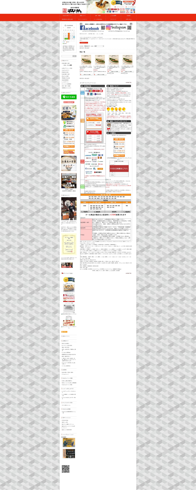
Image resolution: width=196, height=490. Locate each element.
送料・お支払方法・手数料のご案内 (69, 350)
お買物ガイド (65, 340)
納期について (82, 15)
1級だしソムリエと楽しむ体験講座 (69, 382)
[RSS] (64, 331)
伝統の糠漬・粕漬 (91, 33)
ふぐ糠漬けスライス (97, 250)
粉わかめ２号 (93, 259)
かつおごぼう (105, 253)
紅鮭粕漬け (107, 244)
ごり (89, 252)
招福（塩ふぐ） (117, 246)
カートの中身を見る (98, 19)
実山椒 (109, 252)
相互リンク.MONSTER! (67, 429)
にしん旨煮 (97, 252)
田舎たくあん (108, 261)
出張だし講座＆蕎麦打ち (67, 380)
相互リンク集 (65, 422)
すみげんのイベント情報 (67, 384)
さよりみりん (103, 241)
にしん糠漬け (112, 249)
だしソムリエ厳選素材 (66, 84)
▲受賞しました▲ (69, 283)
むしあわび (88, 247)
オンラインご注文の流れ (67, 345)
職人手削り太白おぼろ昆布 (88, 262)
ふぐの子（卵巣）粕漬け (87, 250)
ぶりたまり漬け (88, 244)
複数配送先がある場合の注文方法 (69, 354)
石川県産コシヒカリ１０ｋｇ (106, 269)
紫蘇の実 (114, 252)
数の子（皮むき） (116, 261)
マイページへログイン (82, 19)
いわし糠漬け (118, 249)
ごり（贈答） (98, 256)
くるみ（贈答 (104, 256)
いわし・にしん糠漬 (68, 65)
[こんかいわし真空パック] (127, 64)
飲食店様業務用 (65, 80)
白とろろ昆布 (97, 262)
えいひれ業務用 (96, 241)
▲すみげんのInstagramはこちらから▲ (119, 31)
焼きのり (128, 262)
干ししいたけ (122, 262)
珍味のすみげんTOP (83, 33)
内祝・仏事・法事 (83, 267)
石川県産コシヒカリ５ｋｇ (93, 269)
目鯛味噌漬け (113, 244)
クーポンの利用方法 (66, 365)
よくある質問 (113, 15)
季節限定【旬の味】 (66, 78)
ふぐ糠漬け (88, 249)
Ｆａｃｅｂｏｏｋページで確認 (69, 312)
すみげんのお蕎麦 (66, 409)
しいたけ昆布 (125, 253)
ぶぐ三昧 (123, 246)
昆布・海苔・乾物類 (66, 86)
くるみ (92, 252)
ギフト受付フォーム (66, 405)
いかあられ (119, 252)
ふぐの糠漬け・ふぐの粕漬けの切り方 (69, 395)
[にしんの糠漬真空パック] (99, 64)
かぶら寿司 (86, 261)
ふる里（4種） (88, 258)
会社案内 (128, 15)
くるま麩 (103, 262)
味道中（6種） (91, 256)
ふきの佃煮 (119, 253)
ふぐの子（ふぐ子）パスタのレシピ (69, 392)
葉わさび (82, 253)
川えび (106, 252)
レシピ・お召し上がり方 (67, 388)
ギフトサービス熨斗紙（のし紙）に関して (69, 363)
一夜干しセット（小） (89, 246)
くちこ (128, 241)
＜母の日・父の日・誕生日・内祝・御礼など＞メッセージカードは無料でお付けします (69, 359)
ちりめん (102, 252)
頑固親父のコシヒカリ (66, 87)
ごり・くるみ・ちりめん (120, 256)
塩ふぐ (85, 243)
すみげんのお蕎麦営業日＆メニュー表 (69, 412)
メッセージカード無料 (69, 303)
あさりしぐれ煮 (112, 253)
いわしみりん (109, 241)
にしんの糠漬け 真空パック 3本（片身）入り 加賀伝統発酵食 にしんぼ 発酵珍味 (99, 67)
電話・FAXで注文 (65, 347)
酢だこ (103, 261)
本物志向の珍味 (65, 72)
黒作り (124, 241)
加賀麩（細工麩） (115, 262)
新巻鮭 (99, 261)
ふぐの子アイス (65, 82)
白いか (121, 241)
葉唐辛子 (86, 253)
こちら (118, 158)
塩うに (88, 243)
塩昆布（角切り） (98, 253)
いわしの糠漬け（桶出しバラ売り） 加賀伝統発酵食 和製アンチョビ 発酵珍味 (113, 67)
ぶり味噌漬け (94, 244)
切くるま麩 (108, 262)
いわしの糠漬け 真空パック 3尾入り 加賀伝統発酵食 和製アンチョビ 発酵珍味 (127, 67)
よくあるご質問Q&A (66, 352)
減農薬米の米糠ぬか (117, 269)
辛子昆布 (124, 252)
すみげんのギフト (65, 70)
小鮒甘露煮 (91, 253)
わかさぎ (129, 252)
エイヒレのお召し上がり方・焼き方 (69, 398)
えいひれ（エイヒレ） (87, 241)
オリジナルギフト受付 (67, 402)
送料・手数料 (98, 15)
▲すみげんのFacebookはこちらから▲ (93, 31)
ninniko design (65, 420)
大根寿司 (91, 261)
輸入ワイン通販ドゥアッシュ (68, 424)
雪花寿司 (95, 261)
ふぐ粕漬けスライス (106, 250)
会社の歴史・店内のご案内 (67, 372)
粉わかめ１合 (86, 259)
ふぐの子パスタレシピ (69, 293)
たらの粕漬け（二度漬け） (116, 250)
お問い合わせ (128, 19)
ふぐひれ (93, 243)
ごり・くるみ (112, 256)
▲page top (128, 82)
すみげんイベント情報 (67, 378)
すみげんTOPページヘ (67, 15)
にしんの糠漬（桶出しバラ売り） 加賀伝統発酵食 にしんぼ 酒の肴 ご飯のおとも (86, 67)
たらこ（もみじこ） (109, 246)
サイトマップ (113, 19)
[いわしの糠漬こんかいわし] (113, 64)
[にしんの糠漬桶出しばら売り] (86, 64)
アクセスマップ (65, 374)
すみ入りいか (116, 241)
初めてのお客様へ (65, 343)
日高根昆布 (89, 266)
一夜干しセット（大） (99, 246)
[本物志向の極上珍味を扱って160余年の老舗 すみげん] (69, 13)
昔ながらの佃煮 (65, 76)
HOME (93, 270)
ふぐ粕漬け (93, 249)
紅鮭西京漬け (101, 244)
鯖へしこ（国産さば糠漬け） (102, 249)
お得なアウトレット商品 (67, 68)
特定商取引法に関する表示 (67, 19)
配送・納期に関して (66, 356)
